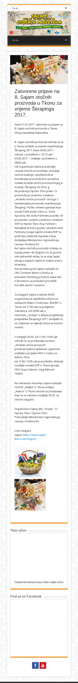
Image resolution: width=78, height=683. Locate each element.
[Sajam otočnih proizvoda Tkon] (39, 23)
